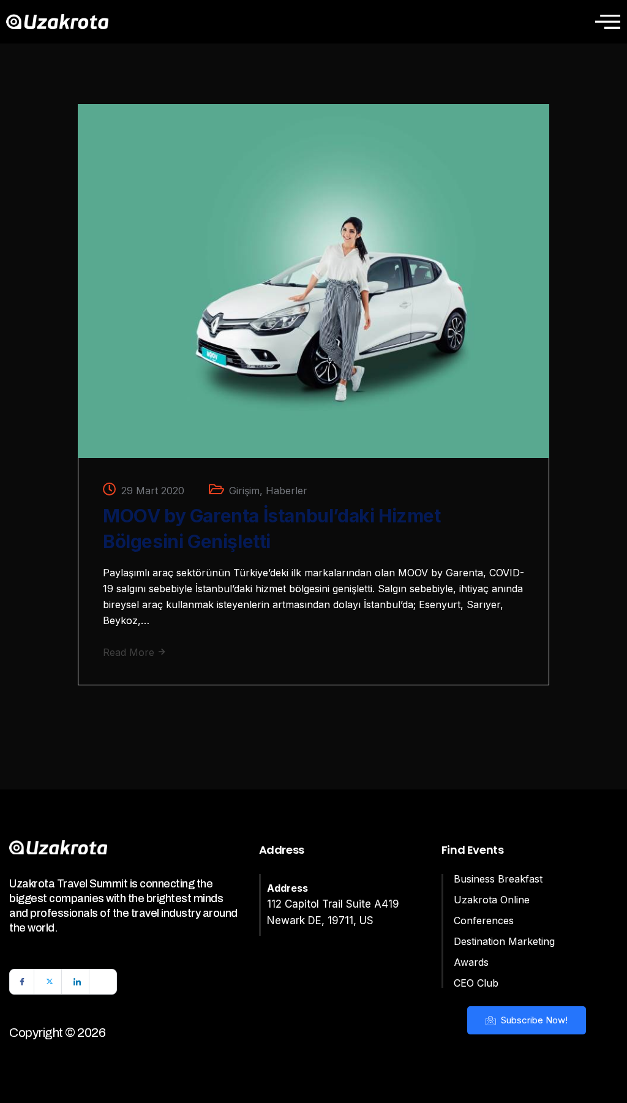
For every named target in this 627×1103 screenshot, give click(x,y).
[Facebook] (22, 981)
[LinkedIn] (77, 981)
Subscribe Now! (533, 1020)
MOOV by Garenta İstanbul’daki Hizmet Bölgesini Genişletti (272, 528)
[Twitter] (49, 981)
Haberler (286, 490)
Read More (130, 652)
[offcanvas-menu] (608, 21)
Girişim (244, 490)
